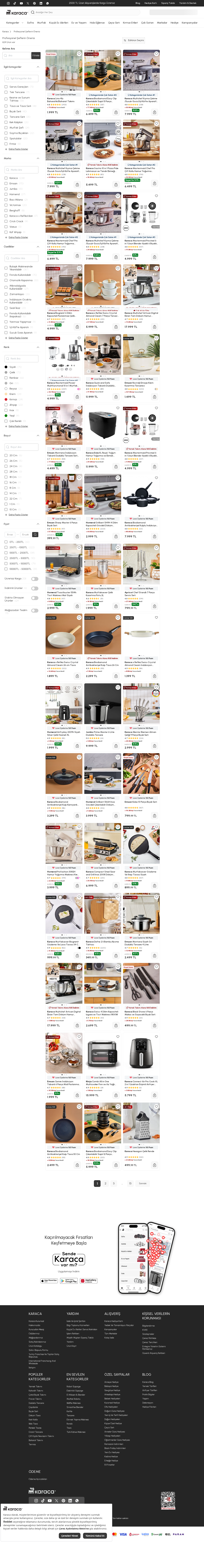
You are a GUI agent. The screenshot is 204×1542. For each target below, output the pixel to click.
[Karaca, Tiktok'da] (43, 1500)
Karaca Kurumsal (36, 1321)
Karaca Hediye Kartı (113, 1321)
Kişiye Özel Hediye (113, 1423)
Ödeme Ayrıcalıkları (38, 1479)
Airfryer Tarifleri (149, 1390)
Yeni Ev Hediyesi (112, 1452)
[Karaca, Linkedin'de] (70, 1500)
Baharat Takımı (36, 1440)
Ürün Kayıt (71, 1346)
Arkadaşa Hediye (112, 1394)
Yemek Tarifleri (149, 1386)
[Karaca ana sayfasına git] (42, 1491)
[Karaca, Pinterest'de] (63, 1500)
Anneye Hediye (111, 1382)
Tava (69, 1428)
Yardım (73, 1314)
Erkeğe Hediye (111, 1460)
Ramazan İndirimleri (113, 1444)
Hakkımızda (34, 1325)
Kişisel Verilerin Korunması (156, 1316)
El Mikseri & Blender (76, 1394)
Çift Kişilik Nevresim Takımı (41, 1436)
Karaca (35, 1314)
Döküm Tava (34, 1415)
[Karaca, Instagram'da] (36, 1500)
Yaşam (145, 1398)
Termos (32, 1444)
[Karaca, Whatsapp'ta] (77, 1500)
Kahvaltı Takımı (36, 1390)
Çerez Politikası (149, 1338)
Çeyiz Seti (109, 1427)
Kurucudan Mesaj (36, 1329)
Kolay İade (109, 1337)
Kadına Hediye (111, 1456)
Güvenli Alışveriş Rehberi (153, 1353)
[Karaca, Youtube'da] (49, 1500)
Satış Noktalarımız (37, 1342)
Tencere (70, 1415)
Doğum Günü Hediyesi (114, 1411)
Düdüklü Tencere (36, 1403)
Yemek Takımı (35, 1386)
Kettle (69, 1411)
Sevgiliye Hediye (112, 1390)
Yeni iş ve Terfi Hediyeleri (116, 1415)
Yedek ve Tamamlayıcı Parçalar (119, 1325)
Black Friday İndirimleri (115, 1448)
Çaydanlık (33, 1407)
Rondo (70, 1423)
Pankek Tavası (35, 1428)
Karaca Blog (147, 1382)
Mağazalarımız (36, 1337)
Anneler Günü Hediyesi (114, 1431)
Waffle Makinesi (74, 1403)
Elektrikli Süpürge (75, 1390)
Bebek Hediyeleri (112, 1398)
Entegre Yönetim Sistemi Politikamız (154, 1347)
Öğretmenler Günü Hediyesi (117, 1440)
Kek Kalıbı (33, 1419)
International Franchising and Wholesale (42, 1362)
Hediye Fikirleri (149, 1407)
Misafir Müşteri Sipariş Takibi (80, 1337)
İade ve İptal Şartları (76, 1321)
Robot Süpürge (73, 1386)
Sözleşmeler (148, 1334)
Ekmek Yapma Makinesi (78, 1419)
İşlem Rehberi (73, 1333)
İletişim (32, 1367)
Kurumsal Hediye (112, 1402)
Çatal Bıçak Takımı (37, 1394)
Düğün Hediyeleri (112, 1419)
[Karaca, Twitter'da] (56, 1500)
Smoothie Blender (75, 1407)
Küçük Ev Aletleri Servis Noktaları (82, 1329)
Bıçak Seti (33, 1411)
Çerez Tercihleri (149, 1342)
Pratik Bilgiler (148, 1394)
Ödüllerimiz (34, 1333)
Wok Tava (33, 1423)
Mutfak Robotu (73, 1399)
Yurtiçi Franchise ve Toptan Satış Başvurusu (44, 1355)
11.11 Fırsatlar (109, 1464)
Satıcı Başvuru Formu (38, 1350)
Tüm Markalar (110, 1333)
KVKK (145, 1330)
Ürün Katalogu (35, 1346)
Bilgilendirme (148, 1325)
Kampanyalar (110, 1329)
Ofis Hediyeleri (111, 1407)
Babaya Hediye (111, 1386)
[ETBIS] (162, 1501)
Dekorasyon (147, 1402)
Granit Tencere (36, 1432)
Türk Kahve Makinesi (76, 1432)
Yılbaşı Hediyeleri (112, 1435)
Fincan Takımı (35, 1399)
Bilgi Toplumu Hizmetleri (78, 1325)
